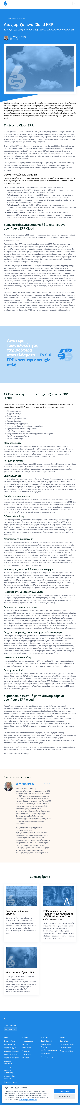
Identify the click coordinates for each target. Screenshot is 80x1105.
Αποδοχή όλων (64, 1091)
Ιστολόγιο (25, 1058)
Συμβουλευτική (46, 1041)
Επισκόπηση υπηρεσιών (49, 1057)
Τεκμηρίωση (26, 1054)
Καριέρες (25, 1044)
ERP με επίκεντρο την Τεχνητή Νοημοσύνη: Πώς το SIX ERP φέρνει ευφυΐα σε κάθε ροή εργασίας (58, 915)
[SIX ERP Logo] (5, 3)
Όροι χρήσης (64, 1041)
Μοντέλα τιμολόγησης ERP (20, 972)
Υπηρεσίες (26, 1051)
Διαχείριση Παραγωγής (11, 1082)
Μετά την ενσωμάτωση (49, 1050)
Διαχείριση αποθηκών (11, 1058)
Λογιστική (7, 1067)
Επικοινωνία (26, 1048)
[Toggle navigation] (74, 3)
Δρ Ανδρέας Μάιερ (18, 37)
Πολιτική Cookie (65, 1048)
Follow (47, 784)
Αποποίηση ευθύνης (66, 1051)
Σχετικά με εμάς (27, 1041)
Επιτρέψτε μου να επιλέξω (28, 1100)
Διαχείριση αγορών (10, 1054)
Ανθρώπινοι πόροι (10, 1044)
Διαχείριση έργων (10, 1048)
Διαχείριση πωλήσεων (11, 1051)
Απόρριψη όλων (64, 1096)
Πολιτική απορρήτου (67, 1044)
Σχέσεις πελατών (10, 1041)
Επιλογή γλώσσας (10, 1025)
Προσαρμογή (45, 1053)
